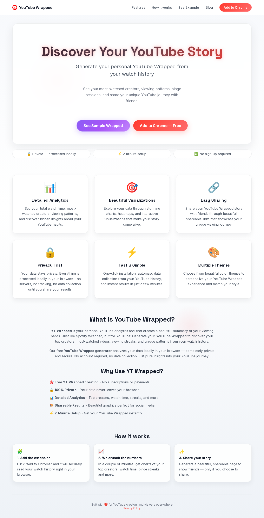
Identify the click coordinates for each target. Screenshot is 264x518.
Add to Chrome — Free (160, 125)
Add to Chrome (236, 7)
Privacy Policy (132, 508)
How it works (162, 7)
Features (138, 7)
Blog (209, 7)
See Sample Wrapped (103, 125)
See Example (188, 7)
